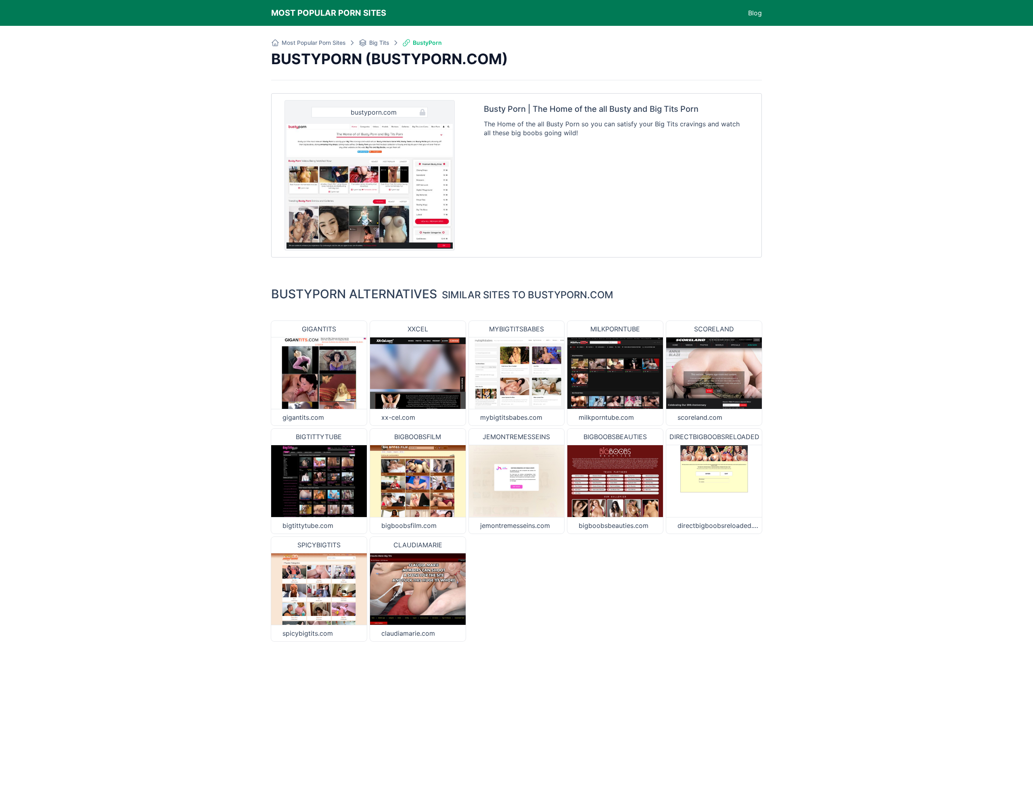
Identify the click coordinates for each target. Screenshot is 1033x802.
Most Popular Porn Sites (328, 13)
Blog (755, 13)
